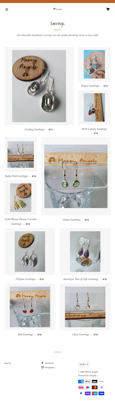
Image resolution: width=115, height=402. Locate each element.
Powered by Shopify (87, 375)
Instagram (49, 367)
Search (7, 363)
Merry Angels (91, 371)
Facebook (49, 363)
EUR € (83, 364)
